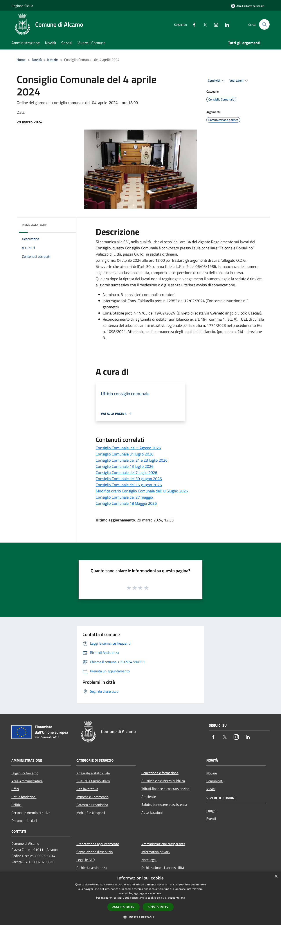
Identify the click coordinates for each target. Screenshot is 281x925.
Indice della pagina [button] (34, 225)
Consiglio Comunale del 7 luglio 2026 (126, 472)
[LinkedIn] (225, 24)
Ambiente (148, 796)
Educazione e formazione (159, 772)
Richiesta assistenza (91, 867)
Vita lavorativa (87, 789)
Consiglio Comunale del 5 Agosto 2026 (128, 448)
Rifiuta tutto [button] (158, 907)
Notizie (52, 59)
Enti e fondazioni (23, 796)
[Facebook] (192, 24)
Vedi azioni (236, 80)
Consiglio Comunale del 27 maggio (124, 497)
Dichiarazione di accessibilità (162, 867)
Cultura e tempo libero (93, 781)
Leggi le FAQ (85, 859)
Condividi (214, 80)
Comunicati (214, 781)
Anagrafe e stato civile (93, 773)
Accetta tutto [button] (123, 907)
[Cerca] (264, 24)
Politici (16, 804)
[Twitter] (203, 24)
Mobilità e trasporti (90, 812)
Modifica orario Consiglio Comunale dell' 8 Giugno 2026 (142, 491)
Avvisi (210, 789)
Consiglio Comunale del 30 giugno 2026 (129, 479)
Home (21, 59)
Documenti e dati (24, 820)
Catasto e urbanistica (92, 804)
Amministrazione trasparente (163, 843)
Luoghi (211, 810)
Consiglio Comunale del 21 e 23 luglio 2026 (132, 460)
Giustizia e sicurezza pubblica (163, 780)
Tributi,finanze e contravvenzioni (165, 788)
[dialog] (140, 898)
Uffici (15, 789)
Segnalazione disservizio (94, 851)
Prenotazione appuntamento (97, 843)
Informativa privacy (155, 851)
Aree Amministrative (27, 781)
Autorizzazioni (152, 812)
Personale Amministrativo (30, 812)
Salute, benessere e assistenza (164, 804)
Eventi (211, 818)
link (182, 897)
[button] (140, 917)
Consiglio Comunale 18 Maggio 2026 (126, 503)
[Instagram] (214, 24)
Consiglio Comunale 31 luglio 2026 (124, 454)
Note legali (149, 859)
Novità (37, 59)
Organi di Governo (24, 773)
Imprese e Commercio (92, 796)
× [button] (276, 876)
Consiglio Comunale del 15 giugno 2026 (129, 485)
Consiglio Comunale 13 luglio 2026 (124, 466)
